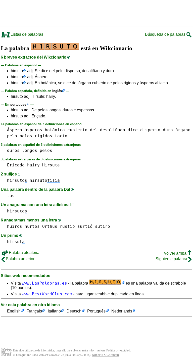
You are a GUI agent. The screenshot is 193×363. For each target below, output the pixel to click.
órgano (182, 129)
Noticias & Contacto (105, 355)
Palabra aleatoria (23, 252)
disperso (150, 129)
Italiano (54, 311)
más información (93, 350)
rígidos (43, 135)
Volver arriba (175, 253)
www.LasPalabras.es (44, 283)
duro (168, 129)
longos (29, 150)
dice (133, 129)
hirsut (16, 241)
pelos (26, 135)
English (14, 311)
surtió (84, 226)
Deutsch (74, 311)
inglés (57, 91)
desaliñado (112, 129)
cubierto (77, 129)
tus (11, 195)
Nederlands (121, 311)
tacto (61, 135)
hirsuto (17, 71)
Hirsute (51, 165)
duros (13, 150)
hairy (33, 165)
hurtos (32, 226)
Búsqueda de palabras (165, 34)
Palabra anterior (19, 259)
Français (34, 311)
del (94, 129)
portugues (18, 104)
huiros (14, 226)
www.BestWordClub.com (47, 294)
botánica (55, 129)
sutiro (102, 226)
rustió (67, 226)
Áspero (14, 129)
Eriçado (16, 165)
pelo (12, 135)
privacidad (123, 350)
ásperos (33, 129)
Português (96, 311)
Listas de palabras (26, 34)
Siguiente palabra (172, 259)
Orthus (49, 226)
